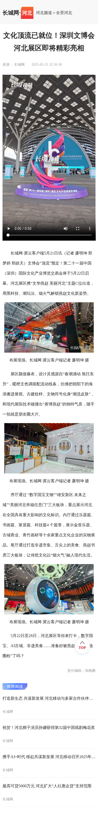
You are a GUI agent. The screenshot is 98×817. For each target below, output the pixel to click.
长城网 (11, 13)
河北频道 (44, 13)
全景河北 (64, 13)
